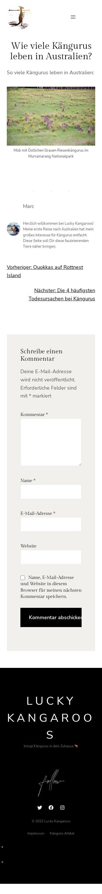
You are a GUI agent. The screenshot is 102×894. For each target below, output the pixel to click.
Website (28, 546)
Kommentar (34, 414)
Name (27, 480)
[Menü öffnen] (73, 17)
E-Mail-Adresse (37, 513)
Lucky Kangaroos (51, 718)
